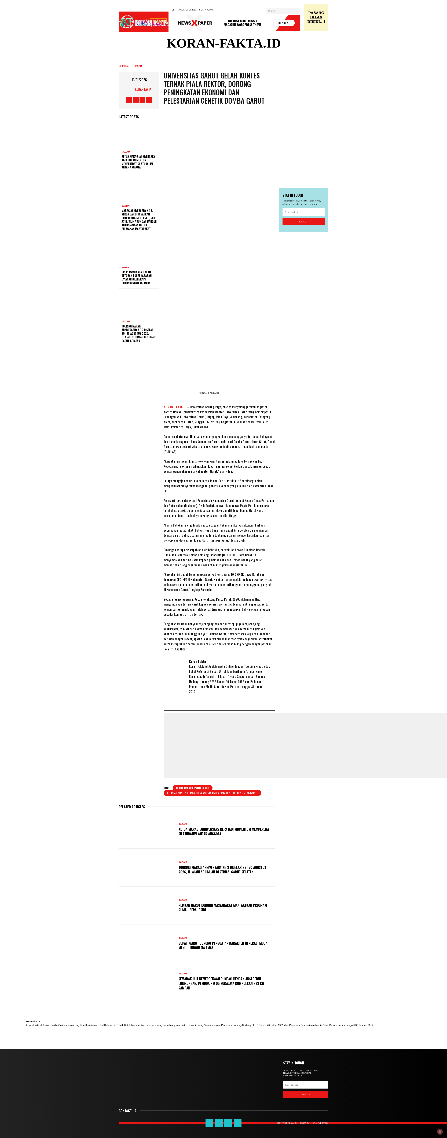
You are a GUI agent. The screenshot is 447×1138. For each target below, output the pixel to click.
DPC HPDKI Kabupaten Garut (192, 788)
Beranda (124, 65)
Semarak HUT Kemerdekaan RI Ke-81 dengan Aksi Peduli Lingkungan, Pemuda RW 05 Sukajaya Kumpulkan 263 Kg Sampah (221, 983)
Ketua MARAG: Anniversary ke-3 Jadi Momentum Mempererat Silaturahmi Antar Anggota (138, 161)
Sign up (303, 221)
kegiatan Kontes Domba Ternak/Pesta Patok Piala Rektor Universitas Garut (212, 793)
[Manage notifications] (440, 1132)
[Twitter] (182, 703)
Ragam (138, 65)
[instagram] (193, 703)
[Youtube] (188, 703)
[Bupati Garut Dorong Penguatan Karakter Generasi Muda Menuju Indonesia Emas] (147, 943)
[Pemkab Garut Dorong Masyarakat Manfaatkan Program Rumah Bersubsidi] (147, 905)
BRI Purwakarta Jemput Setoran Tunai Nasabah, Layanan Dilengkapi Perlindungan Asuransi (137, 277)
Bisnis (125, 268)
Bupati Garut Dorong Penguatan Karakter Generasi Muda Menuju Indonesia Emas (223, 945)
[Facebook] (177, 703)
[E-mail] (171, 703)
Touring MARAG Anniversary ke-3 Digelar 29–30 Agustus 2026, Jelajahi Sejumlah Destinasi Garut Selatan (139, 333)
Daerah (126, 206)
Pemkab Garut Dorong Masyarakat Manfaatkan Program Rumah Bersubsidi (222, 907)
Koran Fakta (143, 89)
